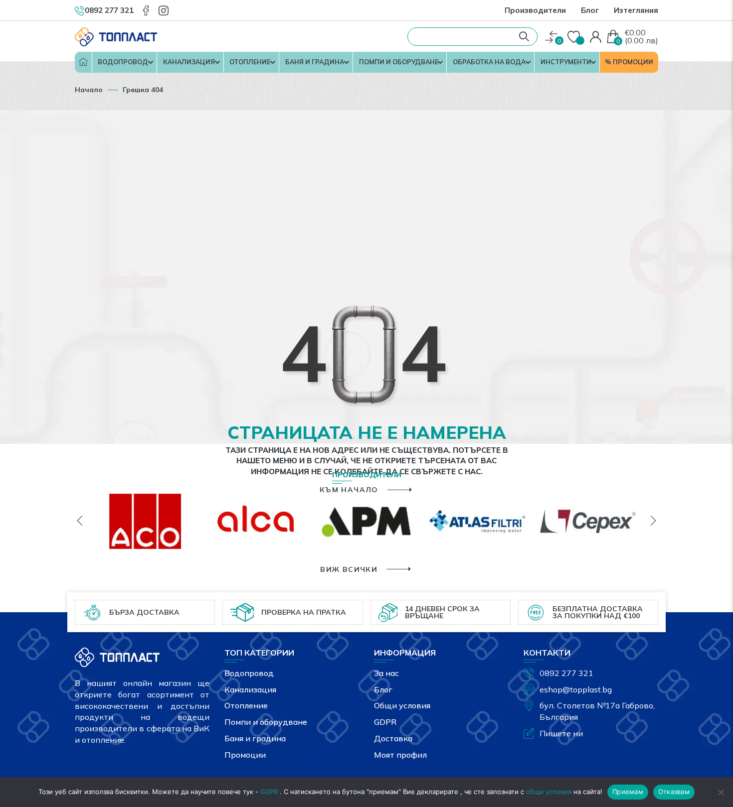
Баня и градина (314, 62)
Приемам (627, 792)
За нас (386, 673)
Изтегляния (636, 10)
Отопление (249, 62)
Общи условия (402, 705)
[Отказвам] (721, 792)
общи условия (548, 792)
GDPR (385, 722)
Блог (590, 10)
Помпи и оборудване (398, 62)
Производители (535, 10)
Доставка (393, 738)
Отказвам (674, 792)
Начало (83, 62)
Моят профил (400, 755)
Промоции (245, 755)
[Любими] (574, 37)
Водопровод (123, 62)
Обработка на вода (489, 62)
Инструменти (566, 62)
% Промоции (629, 62)
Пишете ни (561, 733)
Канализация (189, 62)
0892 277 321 (566, 673)
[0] (551, 37)
